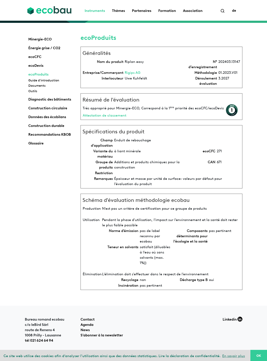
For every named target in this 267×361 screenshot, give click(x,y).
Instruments (95, 10)
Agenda (87, 324)
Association (192, 10)
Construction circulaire (47, 107)
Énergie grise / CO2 (44, 47)
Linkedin (230, 318)
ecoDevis (35, 65)
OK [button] (258, 355)
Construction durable (46, 125)
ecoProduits (38, 73)
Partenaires (141, 10)
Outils (32, 91)
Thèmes (118, 10)
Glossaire (36, 142)
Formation (167, 10)
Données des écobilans (47, 116)
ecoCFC (34, 56)
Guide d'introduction (43, 80)
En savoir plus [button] (233, 355)
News (85, 329)
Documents (37, 85)
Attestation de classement (104, 114)
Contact (88, 318)
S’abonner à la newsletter (102, 334)
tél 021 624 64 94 (39, 339)
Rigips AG (132, 72)
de (234, 9)
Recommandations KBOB (49, 133)
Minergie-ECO (40, 38)
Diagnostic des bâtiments (49, 98)
